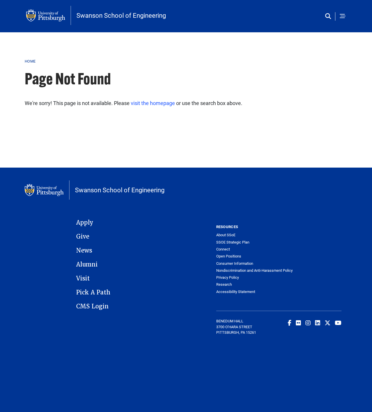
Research (224, 284)
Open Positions (228, 256)
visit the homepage (153, 103)
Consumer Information (234, 263)
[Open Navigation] (342, 16)
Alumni (87, 264)
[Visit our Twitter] (327, 322)
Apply (84, 222)
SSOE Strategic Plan (232, 242)
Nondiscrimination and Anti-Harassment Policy (247, 270)
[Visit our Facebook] (289, 322)
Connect (223, 249)
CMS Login (92, 306)
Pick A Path (93, 292)
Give (82, 236)
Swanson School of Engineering (121, 15)
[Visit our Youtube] (338, 322)
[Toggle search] (329, 16)
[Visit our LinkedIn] (317, 322)
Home (30, 61)
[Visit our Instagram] (308, 322)
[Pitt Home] (48, 15)
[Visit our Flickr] (298, 322)
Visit (83, 278)
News (84, 250)
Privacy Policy (227, 277)
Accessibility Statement (235, 291)
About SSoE (225, 234)
